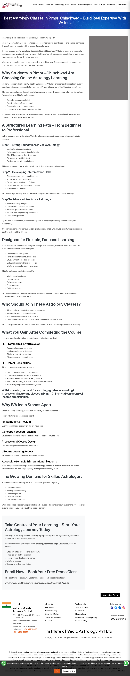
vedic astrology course (87, 655)
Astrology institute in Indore (72, 652)
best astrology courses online (21, 655)
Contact (48, 621)
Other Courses (70, 5)
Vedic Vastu (50, 5)
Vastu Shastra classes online (61, 660)
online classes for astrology (65, 655)
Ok (57, 671)
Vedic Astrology (38, 5)
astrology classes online (111, 652)
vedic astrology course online (109, 655)
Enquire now (122, 5)
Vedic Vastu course (93, 652)
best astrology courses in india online (45, 652)
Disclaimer (49, 607)
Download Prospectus (84, 5)
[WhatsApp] (126, 663)
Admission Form (110, 595)
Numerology (59, 5)
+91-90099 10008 (29, 629)
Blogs (103, 5)
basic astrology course (43, 655)
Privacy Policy (51, 610)
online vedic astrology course (68, 657)
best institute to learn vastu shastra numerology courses (96, 660)
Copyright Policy (52, 614)
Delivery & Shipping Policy (86, 617)
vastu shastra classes (112, 657)
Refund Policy (81, 621)
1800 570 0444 (118, 618)
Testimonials (110, 5)
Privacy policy (69, 671)
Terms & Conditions (53, 617)
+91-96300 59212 (20, 632)
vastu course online (18, 660)
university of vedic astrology (43, 657)
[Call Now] (3, 663)
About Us (96, 5)
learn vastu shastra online (38, 660)
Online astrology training (19, 652)
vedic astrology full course (92, 657)
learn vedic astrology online (20, 657)
